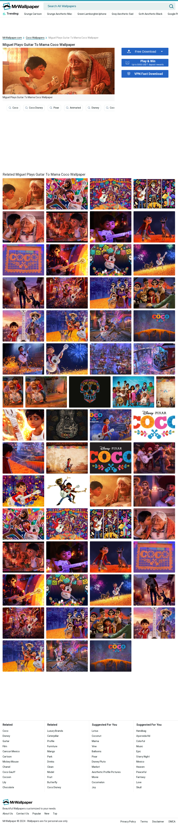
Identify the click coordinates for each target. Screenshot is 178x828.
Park (49, 756)
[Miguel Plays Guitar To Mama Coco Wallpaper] (110, 491)
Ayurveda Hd (143, 736)
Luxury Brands (55, 730)
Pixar (56, 107)
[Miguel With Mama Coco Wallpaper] (46, 392)
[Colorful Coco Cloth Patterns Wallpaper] (23, 260)
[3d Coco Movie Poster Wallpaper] (110, 425)
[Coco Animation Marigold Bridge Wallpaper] (154, 326)
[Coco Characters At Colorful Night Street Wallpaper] (67, 293)
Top (55, 813)
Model (50, 772)
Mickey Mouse (11, 761)
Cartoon (7, 756)
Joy (94, 787)
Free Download (145, 51)
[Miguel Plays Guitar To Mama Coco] (23, 194)
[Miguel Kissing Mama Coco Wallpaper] (23, 227)
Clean (50, 766)
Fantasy (140, 777)
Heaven (140, 766)
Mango (51, 751)
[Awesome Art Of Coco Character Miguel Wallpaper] (23, 425)
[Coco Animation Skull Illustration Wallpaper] (90, 392)
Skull (138, 787)
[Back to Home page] (22, 6)
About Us (8, 813)
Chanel (6, 766)
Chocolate (8, 787)
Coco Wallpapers (35, 37)
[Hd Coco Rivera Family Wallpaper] (133, 392)
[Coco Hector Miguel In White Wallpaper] (67, 491)
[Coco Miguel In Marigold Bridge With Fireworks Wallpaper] (154, 260)
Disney (95, 107)
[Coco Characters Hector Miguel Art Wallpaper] (67, 194)
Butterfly (52, 782)
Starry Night (143, 756)
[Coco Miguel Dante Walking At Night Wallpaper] (23, 293)
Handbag (141, 730)
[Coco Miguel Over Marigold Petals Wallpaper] (23, 491)
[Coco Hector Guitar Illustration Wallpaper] (67, 260)
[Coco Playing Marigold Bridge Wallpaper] (67, 326)
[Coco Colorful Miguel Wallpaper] (110, 260)
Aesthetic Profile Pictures (106, 772)
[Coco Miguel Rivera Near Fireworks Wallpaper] (67, 359)
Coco (15, 107)
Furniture (52, 746)
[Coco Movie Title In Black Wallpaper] (110, 458)
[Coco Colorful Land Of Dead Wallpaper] (110, 359)
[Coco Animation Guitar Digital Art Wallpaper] (67, 425)
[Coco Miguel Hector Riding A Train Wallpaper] (154, 359)
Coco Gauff (116, 107)
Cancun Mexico (11, 751)
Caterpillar (53, 736)
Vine (94, 746)
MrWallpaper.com (12, 37)
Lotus (95, 730)
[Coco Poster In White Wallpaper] (154, 425)
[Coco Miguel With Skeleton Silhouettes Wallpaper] (67, 458)
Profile (50, 741)
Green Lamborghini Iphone (92, 14)
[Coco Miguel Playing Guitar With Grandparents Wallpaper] (154, 491)
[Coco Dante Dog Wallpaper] (165, 392)
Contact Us (22, 813)
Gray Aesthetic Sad (122, 14)
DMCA (172, 821)
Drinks (50, 761)
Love (138, 782)
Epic (138, 751)
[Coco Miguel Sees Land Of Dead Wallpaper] (23, 458)
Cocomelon (98, 782)
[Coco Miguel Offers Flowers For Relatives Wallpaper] (67, 227)
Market (96, 766)
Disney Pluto (99, 761)
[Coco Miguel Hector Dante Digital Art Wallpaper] (154, 194)
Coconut (96, 736)
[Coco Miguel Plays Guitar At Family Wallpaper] (154, 458)
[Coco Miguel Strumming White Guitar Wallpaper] (23, 359)
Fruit (49, 777)
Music (139, 746)
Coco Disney (36, 107)
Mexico (140, 761)
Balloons (96, 751)
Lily (4, 782)
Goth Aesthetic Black (150, 14)
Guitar (6, 741)
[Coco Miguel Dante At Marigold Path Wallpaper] (154, 227)
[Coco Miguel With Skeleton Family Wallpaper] (154, 293)
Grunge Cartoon (33, 14)
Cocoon (7, 777)
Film (5, 746)
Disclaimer (158, 821)
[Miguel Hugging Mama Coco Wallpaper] (13, 392)
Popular (37, 813)
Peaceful (141, 772)
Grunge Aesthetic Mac (59, 14)
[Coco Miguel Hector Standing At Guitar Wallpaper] (23, 326)
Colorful (140, 741)
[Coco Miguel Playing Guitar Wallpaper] (110, 227)
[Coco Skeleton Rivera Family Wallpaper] (110, 293)
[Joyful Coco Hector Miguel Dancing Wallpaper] (110, 326)
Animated (75, 107)
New (46, 813)
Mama (95, 741)
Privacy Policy (128, 821)
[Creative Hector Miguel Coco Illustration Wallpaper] (110, 194)
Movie (95, 777)
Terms (144, 821)
